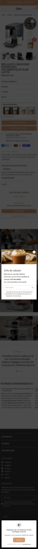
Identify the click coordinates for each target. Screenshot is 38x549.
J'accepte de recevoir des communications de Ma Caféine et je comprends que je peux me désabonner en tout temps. (19, 294)
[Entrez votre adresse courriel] (32, 287)
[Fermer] (34, 252)
